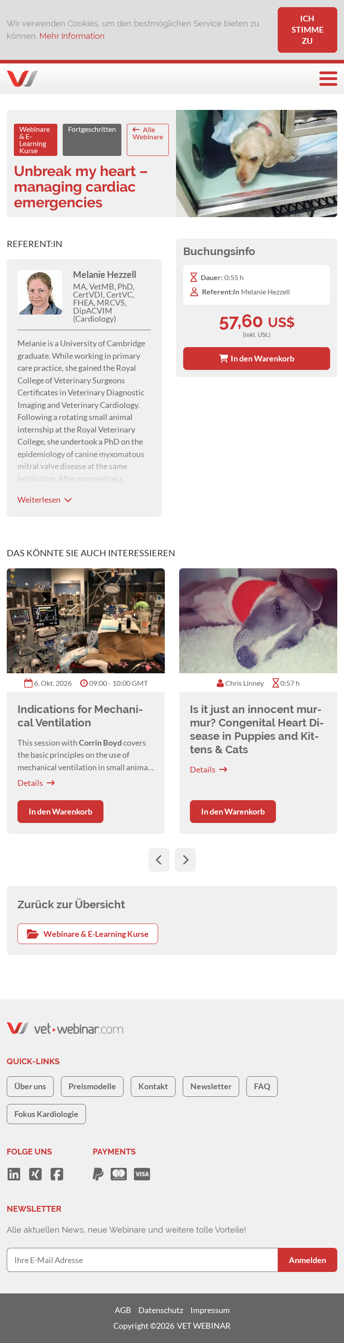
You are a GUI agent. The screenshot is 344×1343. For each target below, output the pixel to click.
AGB (123, 1310)
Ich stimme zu (307, 29)
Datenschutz (160, 1310)
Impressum (210, 1310)
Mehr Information (72, 36)
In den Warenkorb (261, 358)
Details (30, 783)
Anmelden (307, 1260)
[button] (159, 860)
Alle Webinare (148, 133)
